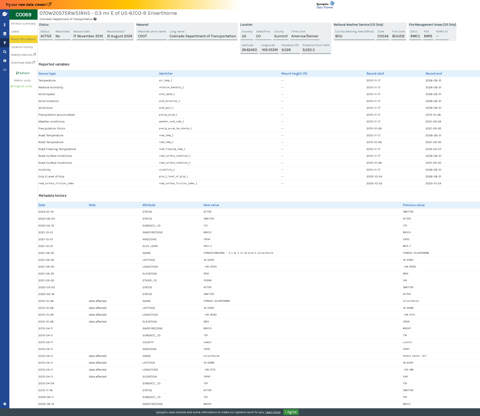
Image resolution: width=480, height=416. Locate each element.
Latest (15, 31)
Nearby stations (22, 54)
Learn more (272, 412)
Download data (21, 62)
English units (23, 86)
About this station (23, 39)
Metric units (22, 80)
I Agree (291, 412)
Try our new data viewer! (27, 4)
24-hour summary (23, 23)
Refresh (24, 73)
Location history (22, 47)
